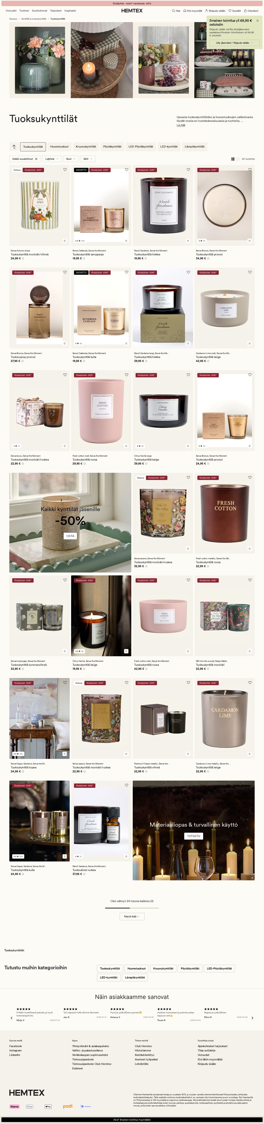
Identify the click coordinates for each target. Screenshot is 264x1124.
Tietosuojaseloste (83, 1059)
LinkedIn (14, 1055)
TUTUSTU (193, 836)
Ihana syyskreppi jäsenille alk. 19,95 (132, 3)
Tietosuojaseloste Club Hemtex (91, 1064)
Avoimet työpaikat (146, 1059)
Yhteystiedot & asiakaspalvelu (90, 1046)
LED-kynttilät (169, 146)
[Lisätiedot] (22, 259)
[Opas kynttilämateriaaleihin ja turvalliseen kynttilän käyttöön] (194, 842)
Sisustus (13, 19)
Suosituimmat (39, 10)
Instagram (15, 1050)
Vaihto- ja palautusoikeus (87, 1050)
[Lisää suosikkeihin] (65, 169)
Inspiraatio (70, 10)
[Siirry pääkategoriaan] (14, 146)
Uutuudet (11, 10)
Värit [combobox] (85, 158)
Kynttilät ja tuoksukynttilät (33, 19)
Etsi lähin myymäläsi (210, 1059)
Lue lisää (181, 125)
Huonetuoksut (59, 146)
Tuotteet (24, 10)
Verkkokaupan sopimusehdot (90, 1055)
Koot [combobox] (68, 158)
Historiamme (143, 1050)
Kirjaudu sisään (207, 1064)
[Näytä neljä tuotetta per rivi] (232, 159)
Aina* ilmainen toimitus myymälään (132, 1119)
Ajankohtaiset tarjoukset (213, 1046)
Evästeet (77, 1068)
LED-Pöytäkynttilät (141, 146)
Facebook (15, 1046)
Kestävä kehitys (144, 1055)
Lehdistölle (141, 1064)
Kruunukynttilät (86, 146)
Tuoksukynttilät (33, 146)
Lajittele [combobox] (49, 158)
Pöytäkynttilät (112, 146)
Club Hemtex (143, 1046)
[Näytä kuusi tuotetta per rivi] (238, 159)
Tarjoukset (56, 10)
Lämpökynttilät (195, 146)
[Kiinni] (257, 21)
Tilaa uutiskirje (207, 1050)
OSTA (70, 536)
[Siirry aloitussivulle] (132, 10)
